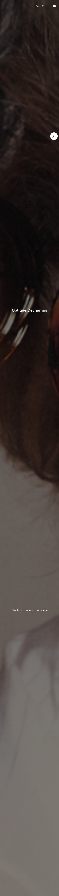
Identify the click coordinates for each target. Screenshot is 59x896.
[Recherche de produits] (54, 136)
